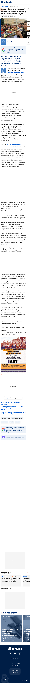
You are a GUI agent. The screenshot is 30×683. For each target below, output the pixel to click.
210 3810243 (15, 672)
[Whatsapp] (28, 38)
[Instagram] (15, 654)
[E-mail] (28, 42)
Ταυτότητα (15, 665)
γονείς (11, 422)
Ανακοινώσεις (4, 6)
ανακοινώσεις (9, 612)
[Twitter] (28, 24)
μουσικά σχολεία (6, 418)
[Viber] (28, 33)
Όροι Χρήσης (15, 658)
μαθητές (18, 422)
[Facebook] (28, 19)
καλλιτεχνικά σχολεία (17, 418)
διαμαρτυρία (5, 422)
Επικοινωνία (15, 661)
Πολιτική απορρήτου (15, 663)
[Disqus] (15, 462)
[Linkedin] (28, 28)
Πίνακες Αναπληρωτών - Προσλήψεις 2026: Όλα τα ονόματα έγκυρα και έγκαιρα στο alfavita (12, 408)
